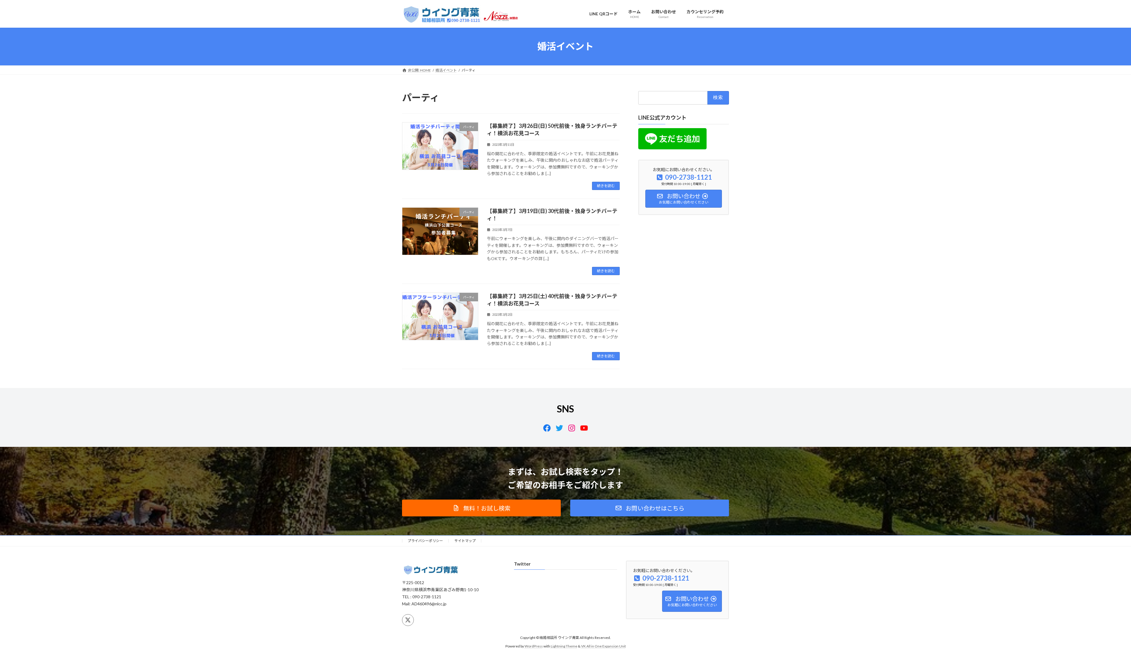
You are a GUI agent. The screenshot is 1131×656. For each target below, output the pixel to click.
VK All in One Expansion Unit (603, 646)
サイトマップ (465, 540)
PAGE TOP (1101, 630)
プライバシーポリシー (425, 540)
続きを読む (606, 186)
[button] (481, 508)
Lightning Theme (564, 646)
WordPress (534, 646)
